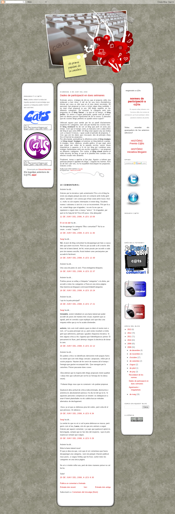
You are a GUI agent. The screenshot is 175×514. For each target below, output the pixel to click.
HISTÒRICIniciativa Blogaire (137, 150)
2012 (129, 333)
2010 (129, 340)
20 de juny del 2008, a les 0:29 (77, 438)
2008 (129, 347)
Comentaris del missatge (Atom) (85, 492)
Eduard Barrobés (45, 169)
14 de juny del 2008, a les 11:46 (77, 233)
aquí (34, 175)
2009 (129, 344)
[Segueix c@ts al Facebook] (133, 206)
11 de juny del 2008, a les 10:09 (77, 217)
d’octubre (133, 357)
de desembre (135, 350)
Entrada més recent (68, 487)
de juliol (133, 368)
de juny (133, 372)
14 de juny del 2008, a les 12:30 (77, 258)
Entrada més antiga (103, 487)
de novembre (135, 354)
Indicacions (75, 170)
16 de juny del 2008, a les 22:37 (77, 271)
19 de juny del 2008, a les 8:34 (77, 413)
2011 (129, 337)
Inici (85, 487)
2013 (129, 329)
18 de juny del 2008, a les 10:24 (77, 290)
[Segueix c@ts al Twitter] (133, 187)
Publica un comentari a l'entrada (72, 483)
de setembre (135, 361)
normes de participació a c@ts (137, 101)
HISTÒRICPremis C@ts (137, 142)
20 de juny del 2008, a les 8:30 (77, 477)
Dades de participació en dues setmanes (82, 95)
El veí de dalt (65, 223)
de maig (133, 394)
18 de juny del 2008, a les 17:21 (77, 304)
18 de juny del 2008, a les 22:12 (77, 346)
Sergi (62, 239)
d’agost (133, 365)
